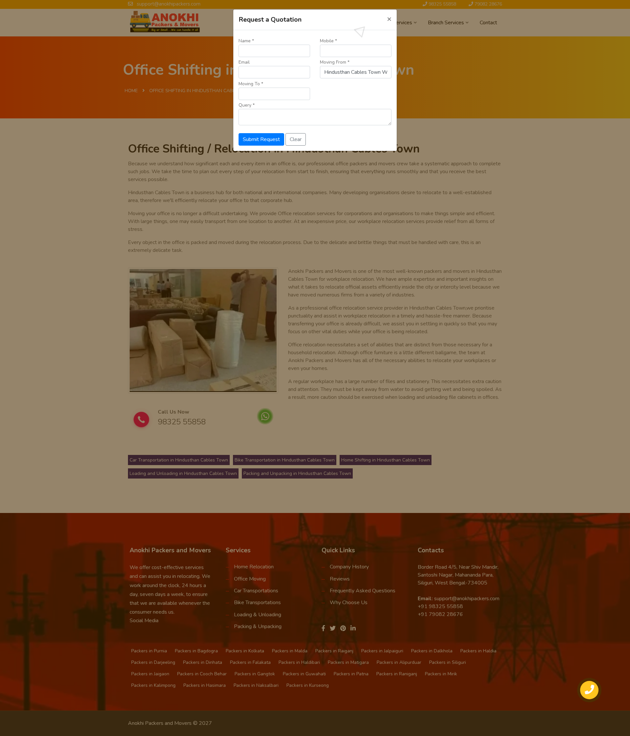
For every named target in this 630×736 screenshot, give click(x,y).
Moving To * (251, 84)
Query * (247, 105)
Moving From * (334, 62)
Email (244, 62)
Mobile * (328, 41)
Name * (246, 41)
